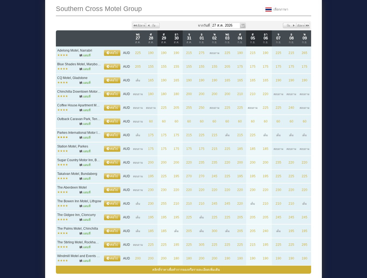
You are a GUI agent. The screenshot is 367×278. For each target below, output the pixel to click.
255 (189, 108)
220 (265, 94)
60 (151, 121)
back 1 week (139, 25)
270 (189, 176)
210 (240, 94)
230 (151, 190)
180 (151, 94)
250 (201, 108)
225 (138, 53)
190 (151, 53)
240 (291, 108)
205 (138, 66)
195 (151, 176)
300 (214, 231)
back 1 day (153, 25)
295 (304, 245)
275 (201, 53)
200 (189, 94)
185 (240, 149)
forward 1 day (289, 25)
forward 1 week (303, 25)
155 (151, 66)
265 (304, 53)
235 (201, 162)
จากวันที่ (204, 25)
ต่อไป (113, 53)
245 (214, 176)
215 (189, 53)
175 (240, 66)
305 (201, 245)
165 (151, 80)
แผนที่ (87, 55)
